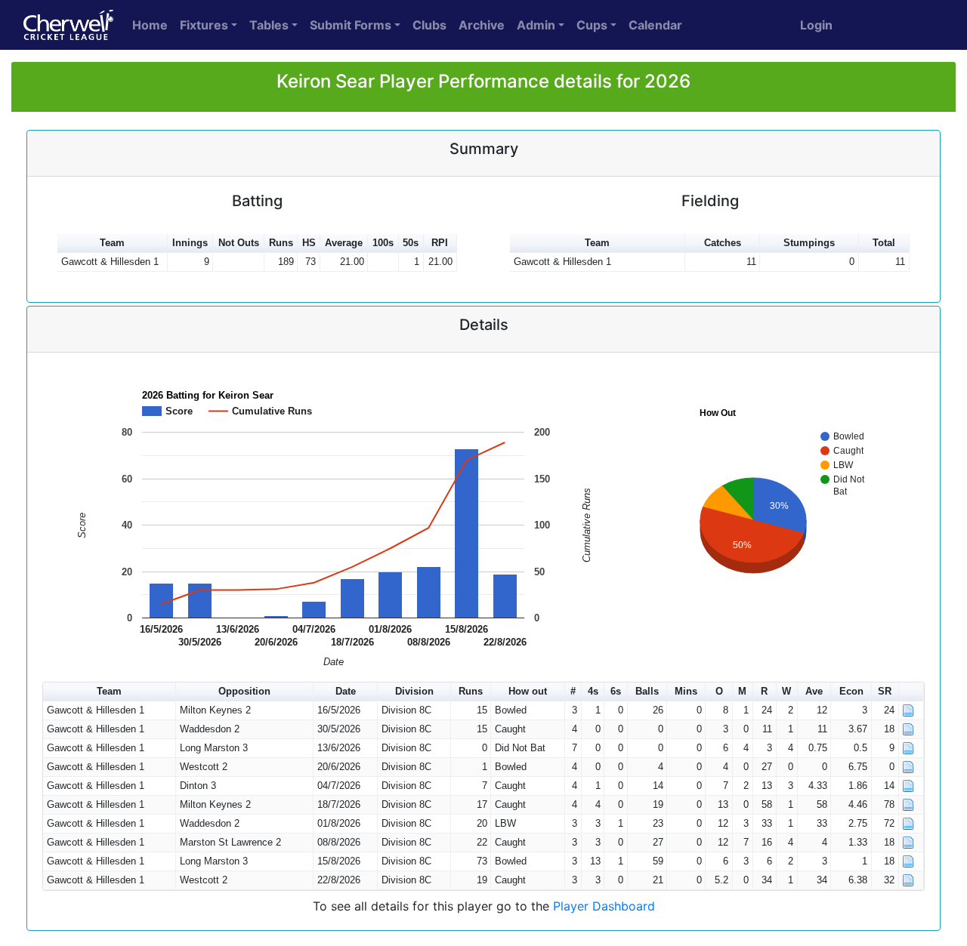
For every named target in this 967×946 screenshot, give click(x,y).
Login (816, 24)
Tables (269, 24)
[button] (911, 692)
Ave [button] (814, 691)
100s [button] (383, 242)
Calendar (655, 24)
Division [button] (414, 691)
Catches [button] (722, 242)
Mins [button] (686, 691)
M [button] (742, 691)
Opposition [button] (244, 691)
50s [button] (411, 242)
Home (150, 24)
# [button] (573, 691)
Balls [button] (647, 691)
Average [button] (344, 242)
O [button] (719, 691)
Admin (536, 24)
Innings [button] (190, 242)
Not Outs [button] (238, 242)
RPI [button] (439, 242)
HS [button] (309, 242)
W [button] (786, 691)
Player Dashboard (604, 906)
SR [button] (884, 691)
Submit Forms (350, 24)
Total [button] (884, 242)
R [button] (764, 691)
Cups (591, 24)
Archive (482, 24)
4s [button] (593, 691)
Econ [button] (851, 691)
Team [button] (112, 242)
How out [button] (527, 691)
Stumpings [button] (809, 242)
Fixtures (204, 24)
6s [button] (615, 691)
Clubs (429, 24)
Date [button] (345, 691)
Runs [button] (281, 242)
